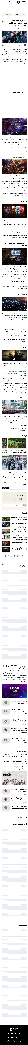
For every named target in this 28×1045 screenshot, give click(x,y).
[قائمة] (6, 2)
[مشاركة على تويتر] (11, 556)
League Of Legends (19, 157)
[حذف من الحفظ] (3, 45)
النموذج (21, 769)
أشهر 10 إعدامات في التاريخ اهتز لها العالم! (17, 371)
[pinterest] (16, 1037)
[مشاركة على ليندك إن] (5, 556)
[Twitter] (8, 1037)
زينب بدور (21, 45)
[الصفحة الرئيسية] (21, 2)
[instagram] (8, 1033)
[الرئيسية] (25, 28)
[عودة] (3, 21)
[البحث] (9, 2)
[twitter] (16, 1033)
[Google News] (12, 1037)
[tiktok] (19, 1037)
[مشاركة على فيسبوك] (14, 556)
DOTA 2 (6, 392)
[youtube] (12, 1033)
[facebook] (19, 1033)
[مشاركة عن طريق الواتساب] (8, 556)
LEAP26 (6, 15)
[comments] (22, 556)
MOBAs (4, 137)
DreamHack (24, 317)
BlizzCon (23, 398)
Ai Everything (19, 15)
